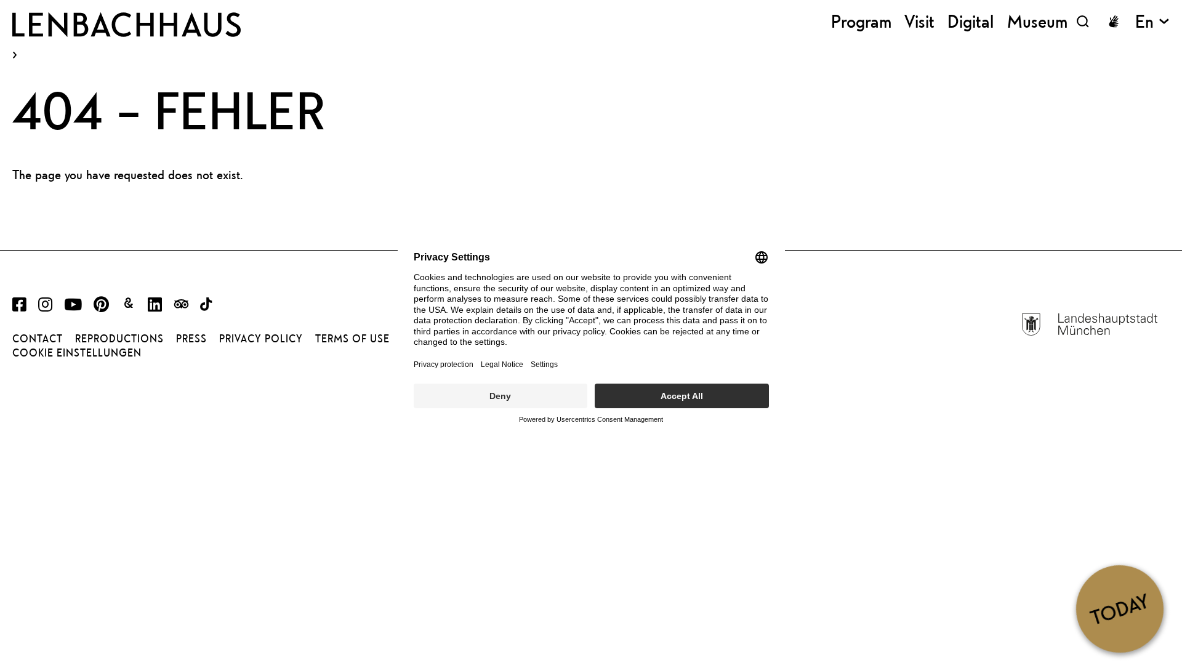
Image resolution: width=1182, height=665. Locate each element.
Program (861, 21)
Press (191, 338)
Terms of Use (352, 338)
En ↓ (1152, 21)
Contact (37, 338)
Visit (919, 21)
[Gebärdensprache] (1113, 21)
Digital (970, 21)
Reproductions (119, 338)
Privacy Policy (261, 338)
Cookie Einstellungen (77, 352)
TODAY (1119, 608)
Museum (1037, 21)
